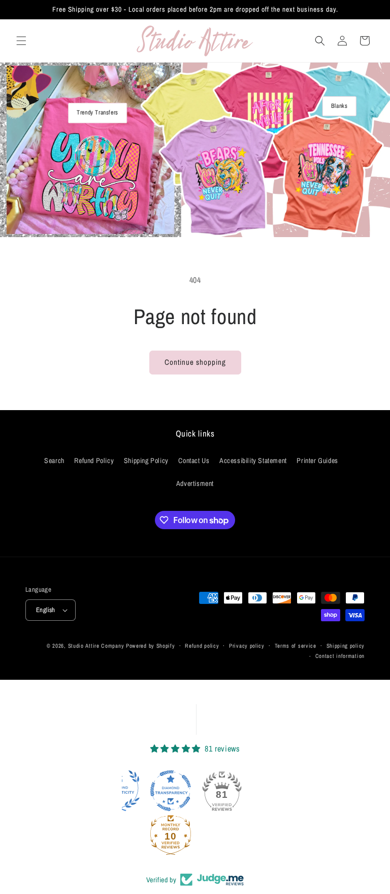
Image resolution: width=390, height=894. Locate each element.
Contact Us (193, 460)
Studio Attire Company (96, 645)
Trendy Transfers (97, 113)
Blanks (339, 106)
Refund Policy (94, 460)
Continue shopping (195, 362)
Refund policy (202, 645)
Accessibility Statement (253, 460)
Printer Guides (317, 460)
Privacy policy (247, 645)
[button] (21, 41)
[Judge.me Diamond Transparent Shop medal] (170, 790)
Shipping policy (346, 645)
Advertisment (195, 483)
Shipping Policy (146, 460)
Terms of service (295, 645)
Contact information (340, 655)
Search (54, 460)
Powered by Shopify (150, 645)
